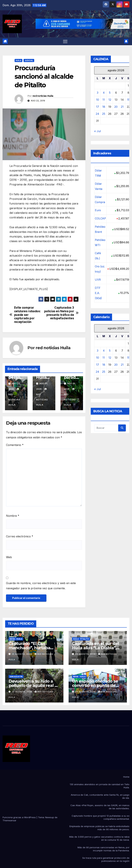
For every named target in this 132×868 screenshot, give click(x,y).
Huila (18, 60)
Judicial (29, 60)
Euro (98, 210)
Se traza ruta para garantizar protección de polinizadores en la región (105, 859)
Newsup (49, 817)
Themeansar (9, 820)
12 (109, 99)
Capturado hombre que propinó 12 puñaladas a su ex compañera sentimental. (100, 817)
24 (97, 113)
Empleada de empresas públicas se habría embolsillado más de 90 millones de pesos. (99, 828)
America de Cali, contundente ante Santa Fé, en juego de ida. (100, 796)
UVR (98, 279)
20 (116, 106)
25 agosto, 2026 (22, 654)
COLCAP (100, 218)
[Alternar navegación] (65, 41)
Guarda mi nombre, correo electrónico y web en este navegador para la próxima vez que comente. (41, 585)
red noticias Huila (42, 95)
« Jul (97, 131)
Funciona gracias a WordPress (19, 817)
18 (103, 106)
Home (126, 776)
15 (128, 99)
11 (103, 99)
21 (122, 106)
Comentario (15, 445)
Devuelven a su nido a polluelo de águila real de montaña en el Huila (34, 685)
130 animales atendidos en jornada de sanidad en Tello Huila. (99, 786)
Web (9, 557)
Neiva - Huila (16, 639)
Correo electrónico (19, 536)
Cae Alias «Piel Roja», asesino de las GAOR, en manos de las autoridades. (99, 807)
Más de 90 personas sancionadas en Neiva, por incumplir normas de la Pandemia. (103, 849)
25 (103, 113)
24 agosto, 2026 (85, 654)
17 (97, 106)
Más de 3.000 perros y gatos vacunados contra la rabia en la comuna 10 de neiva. (99, 838)
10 (97, 99)
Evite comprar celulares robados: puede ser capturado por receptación (27, 315)
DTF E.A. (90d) (98, 293)
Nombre (12, 515)
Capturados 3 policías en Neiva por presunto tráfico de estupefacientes (59, 313)
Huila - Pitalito (81, 639)
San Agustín (16, 677)
